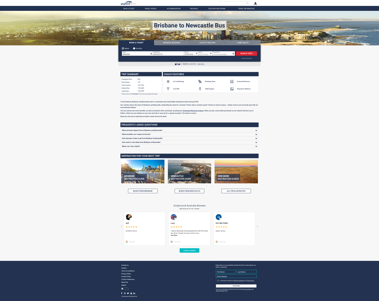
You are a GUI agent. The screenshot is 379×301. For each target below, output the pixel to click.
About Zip (124, 282)
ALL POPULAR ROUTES (236, 191)
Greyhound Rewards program (193, 111)
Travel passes (150, 9)
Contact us (125, 265)
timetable (135, 94)
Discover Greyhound (216, 9)
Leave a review (189, 250)
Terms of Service (220, 291)
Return (127, 48)
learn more (201, 64)
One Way (139, 48)
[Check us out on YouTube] (131, 293)
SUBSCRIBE (236, 286)
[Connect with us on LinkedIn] (134, 293)
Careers (124, 268)
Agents (123, 285)
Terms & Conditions (128, 271)
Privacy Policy (126, 274)
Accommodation (173, 9)
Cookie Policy (126, 276)
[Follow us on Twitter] (128, 293)
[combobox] (234, 3)
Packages (194, 9)
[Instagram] (125, 293)
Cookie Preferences (128, 279)
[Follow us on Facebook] (121, 293)
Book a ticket (129, 9)
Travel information (246, 9)
